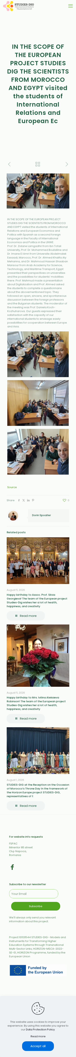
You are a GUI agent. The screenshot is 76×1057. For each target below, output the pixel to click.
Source (12, 487)
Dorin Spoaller (41, 515)
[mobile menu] (70, 6)
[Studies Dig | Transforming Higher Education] (18, 6)
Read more (38, 1036)
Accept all (38, 1046)
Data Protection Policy (40, 1029)
